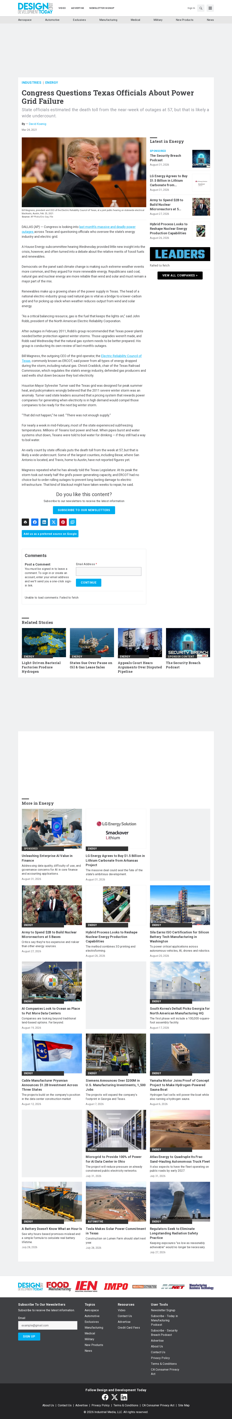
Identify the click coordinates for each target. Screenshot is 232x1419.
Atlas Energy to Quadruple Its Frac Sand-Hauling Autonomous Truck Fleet (180, 1159)
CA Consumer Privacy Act (158, 1405)
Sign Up (29, 1336)
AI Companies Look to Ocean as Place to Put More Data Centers (51, 1011)
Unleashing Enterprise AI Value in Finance (47, 858)
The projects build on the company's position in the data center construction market (51, 1096)
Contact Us (65, 1405)
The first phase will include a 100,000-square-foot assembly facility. (180, 1020)
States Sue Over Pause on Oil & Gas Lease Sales (91, 665)
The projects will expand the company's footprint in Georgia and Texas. (111, 1096)
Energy (51, 82)
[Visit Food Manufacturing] (59, 1286)
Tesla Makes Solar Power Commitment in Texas (116, 1231)
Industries (31, 82)
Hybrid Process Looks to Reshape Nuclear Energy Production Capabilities (169, 228)
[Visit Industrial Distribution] (144, 1286)
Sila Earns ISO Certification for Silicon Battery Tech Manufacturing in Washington (179, 936)
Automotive (95, 1221)
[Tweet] (53, 522)
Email (21, 1318)
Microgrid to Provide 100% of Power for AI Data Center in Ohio (114, 1159)
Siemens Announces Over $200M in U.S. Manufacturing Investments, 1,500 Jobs (116, 1085)
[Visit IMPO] (115, 1286)
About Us (48, 1405)
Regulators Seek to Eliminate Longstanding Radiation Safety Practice (174, 1233)
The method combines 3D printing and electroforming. (110, 948)
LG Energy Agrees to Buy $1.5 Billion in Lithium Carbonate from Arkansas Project (169, 180)
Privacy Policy (101, 1405)
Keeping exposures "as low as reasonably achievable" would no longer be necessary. (177, 1245)
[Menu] (210, 8)
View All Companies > (180, 275)
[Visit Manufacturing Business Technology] (201, 1286)
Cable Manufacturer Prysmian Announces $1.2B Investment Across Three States (50, 1085)
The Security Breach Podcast (165, 158)
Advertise (81, 1405)
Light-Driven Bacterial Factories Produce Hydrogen (41, 667)
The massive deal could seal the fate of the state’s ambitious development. (114, 872)
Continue (88, 582)
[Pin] (63, 522)
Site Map (184, 1405)
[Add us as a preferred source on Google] (72, 522)
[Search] (200, 8)
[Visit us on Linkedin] (124, 1397)
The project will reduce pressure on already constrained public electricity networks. (114, 1168)
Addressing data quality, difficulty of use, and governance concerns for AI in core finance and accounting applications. (51, 870)
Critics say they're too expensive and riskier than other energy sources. (50, 944)
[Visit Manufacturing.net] (173, 1286)
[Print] (25, 522)
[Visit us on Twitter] (114, 1397)
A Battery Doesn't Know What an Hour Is (52, 1229)
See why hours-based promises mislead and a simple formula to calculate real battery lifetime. (51, 1238)
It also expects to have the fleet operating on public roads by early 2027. (179, 1168)
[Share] (34, 522)
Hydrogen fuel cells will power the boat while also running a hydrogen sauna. (179, 1096)
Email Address (86, 564)
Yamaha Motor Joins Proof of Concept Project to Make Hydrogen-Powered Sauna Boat (179, 1085)
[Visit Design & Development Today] (30, 1286)
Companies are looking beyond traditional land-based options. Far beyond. (49, 1020)
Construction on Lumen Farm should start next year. (116, 1240)
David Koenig (37, 124)
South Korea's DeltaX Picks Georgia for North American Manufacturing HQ (180, 1011)
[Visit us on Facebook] (105, 1397)
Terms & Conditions (125, 1405)
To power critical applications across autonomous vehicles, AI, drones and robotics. (180, 948)
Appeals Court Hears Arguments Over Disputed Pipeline (140, 667)
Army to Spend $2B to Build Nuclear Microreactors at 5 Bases (166, 205)
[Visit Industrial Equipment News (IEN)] (86, 1286)
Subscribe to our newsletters (84, 510)
